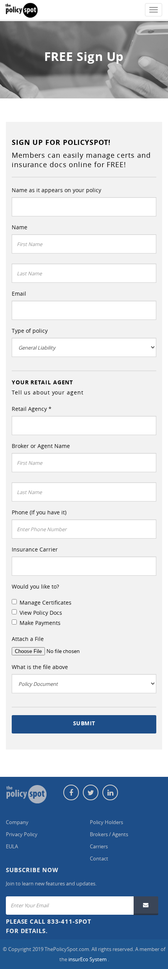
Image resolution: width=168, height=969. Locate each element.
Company (17, 822)
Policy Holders (106, 822)
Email (19, 293)
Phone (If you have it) (39, 512)
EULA (12, 846)
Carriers (99, 846)
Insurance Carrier (35, 549)
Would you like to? (35, 586)
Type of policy (30, 330)
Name (19, 227)
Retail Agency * (32, 408)
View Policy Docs (41, 612)
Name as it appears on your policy (56, 190)
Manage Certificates (45, 602)
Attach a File (28, 638)
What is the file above (40, 667)
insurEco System (88, 959)
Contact (99, 858)
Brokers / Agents (109, 834)
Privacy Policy (22, 834)
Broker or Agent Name (41, 446)
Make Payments (40, 622)
